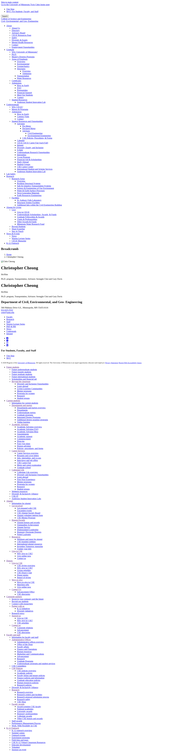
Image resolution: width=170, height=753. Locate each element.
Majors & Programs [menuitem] (20, 109)
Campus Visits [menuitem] (23, 116)
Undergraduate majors (26, 412)
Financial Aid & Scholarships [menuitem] (29, 159)
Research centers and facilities (29, 695)
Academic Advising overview (29, 427)
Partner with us (18, 606)
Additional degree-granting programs (32, 420)
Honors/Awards (18, 520)
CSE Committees (19, 666)
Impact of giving (24, 577)
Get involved (17, 506)
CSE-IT (15, 496)
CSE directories (23, 594)
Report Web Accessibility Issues (130, 363)
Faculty (9, 317)
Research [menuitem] (10, 176)
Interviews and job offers (27, 460)
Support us (16, 616)
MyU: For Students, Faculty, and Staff (22, 11)
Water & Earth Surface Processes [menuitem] (31, 191)
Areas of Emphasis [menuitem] (19, 59)
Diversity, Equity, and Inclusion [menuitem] (30, 147)
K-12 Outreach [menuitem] (12, 243)
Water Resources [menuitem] (24, 78)
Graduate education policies (28, 680)
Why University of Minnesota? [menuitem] (25, 52)
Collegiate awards (24, 716)
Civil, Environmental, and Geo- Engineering (19, 21)
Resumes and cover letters (28, 455)
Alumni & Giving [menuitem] (13, 207)
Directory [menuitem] (16, 30)
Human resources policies (28, 683)
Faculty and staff (13, 635)
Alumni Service (23, 527)
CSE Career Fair (24, 463)
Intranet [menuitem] (20, 145)
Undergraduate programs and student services (36, 663)
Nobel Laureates (24, 534)
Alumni (9, 501)
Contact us (21, 558)
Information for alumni (21, 503)
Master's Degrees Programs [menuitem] (23, 57)
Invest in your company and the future (28, 599)
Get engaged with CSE (26, 508)
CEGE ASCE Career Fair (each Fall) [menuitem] (32, 143)
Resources (16, 537)
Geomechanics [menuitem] (23, 66)
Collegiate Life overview (27, 472)
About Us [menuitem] (16, 28)
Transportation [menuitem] (23, 76)
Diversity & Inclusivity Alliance (25, 494)
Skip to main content (9, 2)
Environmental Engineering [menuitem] (39, 136)
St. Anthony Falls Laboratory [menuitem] (29, 200)
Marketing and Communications (30, 654)
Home (9, 254)
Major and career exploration (29, 465)
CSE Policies (17, 668)
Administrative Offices (21, 640)
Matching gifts (23, 585)
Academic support (24, 436)
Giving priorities (24, 570)
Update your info (24, 549)
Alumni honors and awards (28, 522)
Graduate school (24, 467)
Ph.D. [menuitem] (14, 54)
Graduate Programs (25, 661)
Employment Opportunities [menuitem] (23, 47)
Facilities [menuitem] (15, 198)
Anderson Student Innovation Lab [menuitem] (31, 102)
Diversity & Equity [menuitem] (20, 40)
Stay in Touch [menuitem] (17, 231)
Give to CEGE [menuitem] (23, 212)
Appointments (23, 434)
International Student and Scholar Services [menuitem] (34, 169)
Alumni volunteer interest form (30, 515)
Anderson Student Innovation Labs (26, 498)
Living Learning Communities (29, 389)
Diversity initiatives (25, 611)
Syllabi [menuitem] (20, 150)
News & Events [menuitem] (13, 234)
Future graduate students (22, 374)
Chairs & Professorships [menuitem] (27, 219)
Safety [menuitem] (14, 38)
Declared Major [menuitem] (28, 128)
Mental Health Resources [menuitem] (22, 42)
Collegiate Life (18, 470)
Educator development (21, 745)
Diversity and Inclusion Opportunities (32, 384)
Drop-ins (20, 441)
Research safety (23, 699)
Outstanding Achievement (28, 525)
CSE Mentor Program (26, 518)
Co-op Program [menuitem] (23, 157)
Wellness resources (19, 491)
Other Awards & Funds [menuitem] (27, 222)
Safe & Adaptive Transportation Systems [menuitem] (34, 186)
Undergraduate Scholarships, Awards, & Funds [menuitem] (36, 214)
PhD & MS (11, 326)
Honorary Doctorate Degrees (29, 532)
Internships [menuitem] (21, 155)
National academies (25, 709)
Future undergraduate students (24, 369)
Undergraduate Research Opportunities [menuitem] (33, 152)
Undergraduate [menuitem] (12, 104)
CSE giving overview (26, 565)
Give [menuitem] (14, 210)
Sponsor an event (19, 749)
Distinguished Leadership (27, 530)
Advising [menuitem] (21, 124)
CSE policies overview (26, 671)
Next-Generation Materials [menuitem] (28, 193)
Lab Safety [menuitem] (11, 174)
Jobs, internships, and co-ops (29, 458)
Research (10, 319)
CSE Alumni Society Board (28, 513)
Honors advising (24, 446)
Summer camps (18, 733)
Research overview (25, 692)
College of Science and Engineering (16, 19)
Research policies (24, 685)
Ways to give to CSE (26, 582)
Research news (18, 613)
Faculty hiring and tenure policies (31, 675)
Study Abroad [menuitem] (23, 162)
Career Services (18, 451)
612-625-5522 (7, 310)
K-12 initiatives (23, 608)
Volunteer (16, 747)
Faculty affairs (23, 647)
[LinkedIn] (7, 345)
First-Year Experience (26, 479)
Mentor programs (24, 391)
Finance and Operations (27, 649)
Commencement (24, 439)
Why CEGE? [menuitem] (17, 107)
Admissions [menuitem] (17, 83)
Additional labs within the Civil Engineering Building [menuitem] (39, 205)
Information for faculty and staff (25, 637)
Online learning (23, 422)
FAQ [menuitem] (19, 88)
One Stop (10, 9)
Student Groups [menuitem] (23, 164)
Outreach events (18, 735)
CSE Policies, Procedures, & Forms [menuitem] (37, 138)
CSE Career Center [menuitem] (25, 167)
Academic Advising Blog (27, 432)
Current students (13, 400)
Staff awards (17, 721)
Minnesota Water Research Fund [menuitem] (30, 224)
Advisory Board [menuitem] (18, 33)
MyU (8, 358)
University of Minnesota (26, 363)
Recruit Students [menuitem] (19, 226)
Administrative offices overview (30, 642)
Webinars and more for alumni (29, 539)
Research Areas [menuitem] (18, 179)
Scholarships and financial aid (24, 379)
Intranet (9, 334)
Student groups (23, 398)
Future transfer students (21, 372)
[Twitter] (7, 340)
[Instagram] (7, 343)
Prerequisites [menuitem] (22, 90)
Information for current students (25, 403)
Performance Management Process (26, 723)
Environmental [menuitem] (23, 64)
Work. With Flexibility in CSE (24, 726)
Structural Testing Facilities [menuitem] (28, 202)
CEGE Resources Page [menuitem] (21, 35)
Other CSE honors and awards (30, 718)
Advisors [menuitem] (26, 131)
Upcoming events (24, 510)
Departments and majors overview (31, 408)
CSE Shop (21, 702)
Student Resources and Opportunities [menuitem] (27, 121)
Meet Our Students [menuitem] (25, 95)
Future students (12, 367)
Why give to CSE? (25, 553)
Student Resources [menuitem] (19, 100)
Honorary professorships (27, 714)
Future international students (23, 377)
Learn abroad (22, 386)
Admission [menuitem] (26, 73)
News (8, 329)
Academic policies (24, 673)
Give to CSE (17, 551)
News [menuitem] (14, 236)
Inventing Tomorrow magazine (30, 546)
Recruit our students (20, 601)
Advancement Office (26, 592)
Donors (9, 561)
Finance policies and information (30, 678)
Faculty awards (18, 704)
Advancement (23, 630)
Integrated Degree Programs (29, 417)
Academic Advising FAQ (27, 429)
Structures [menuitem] (21, 69)
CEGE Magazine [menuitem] (19, 241)
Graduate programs (25, 415)
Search (5, 16)
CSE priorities (23, 623)
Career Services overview (28, 453)
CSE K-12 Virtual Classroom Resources (28, 742)
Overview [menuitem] (21, 61)
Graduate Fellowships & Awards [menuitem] (30, 217)
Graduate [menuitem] (10, 49)
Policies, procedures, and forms (30, 448)
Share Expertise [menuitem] (18, 229)
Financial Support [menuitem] (24, 93)
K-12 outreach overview (22, 730)
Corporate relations (25, 628)
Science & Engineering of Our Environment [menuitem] (35, 188)
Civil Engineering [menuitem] (35, 133)
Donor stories (22, 575)
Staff (8, 322)
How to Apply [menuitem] (23, 85)
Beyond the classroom (21, 381)
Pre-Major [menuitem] (26, 126)
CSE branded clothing (26, 542)
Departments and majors (22, 405)
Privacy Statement (111, 363)
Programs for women (26, 393)
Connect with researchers (22, 604)
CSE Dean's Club (24, 573)
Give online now (24, 556)
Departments (22, 410)
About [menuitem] (9, 26)
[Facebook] (7, 338)
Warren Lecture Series (15, 324)
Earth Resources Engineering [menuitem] (29, 195)
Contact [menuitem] (15, 45)
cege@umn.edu (7, 312)
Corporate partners (14, 596)
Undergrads (11, 331)
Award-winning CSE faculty (29, 706)
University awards (24, 711)
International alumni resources (29, 544)
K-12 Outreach (12, 728)
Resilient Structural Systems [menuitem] (28, 183)
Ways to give (17, 580)
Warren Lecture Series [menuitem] (21, 238)
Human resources (24, 651)
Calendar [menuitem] (21, 140)
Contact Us (16, 589)
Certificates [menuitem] (16, 81)
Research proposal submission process (33, 697)
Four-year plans (23, 444)
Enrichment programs (21, 738)
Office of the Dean (25, 644)
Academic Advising (20, 424)
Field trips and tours (20, 740)
